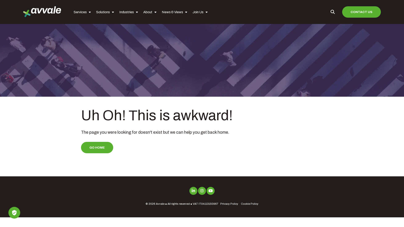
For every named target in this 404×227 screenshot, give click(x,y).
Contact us (361, 12)
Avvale (160, 203)
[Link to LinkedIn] (193, 191)
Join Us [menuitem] (198, 12)
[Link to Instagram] (202, 191)
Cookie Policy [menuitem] (249, 203)
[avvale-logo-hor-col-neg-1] (42, 12)
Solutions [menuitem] (103, 12)
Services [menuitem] (80, 12)
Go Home (97, 147)
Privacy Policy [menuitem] (229, 203)
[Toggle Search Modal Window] (333, 12)
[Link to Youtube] (211, 191)
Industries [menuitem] (126, 12)
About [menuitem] (147, 12)
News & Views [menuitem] (172, 12)
